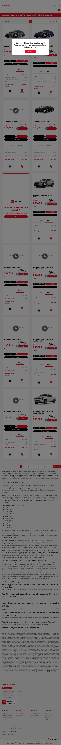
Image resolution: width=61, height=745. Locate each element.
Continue (30, 51)
